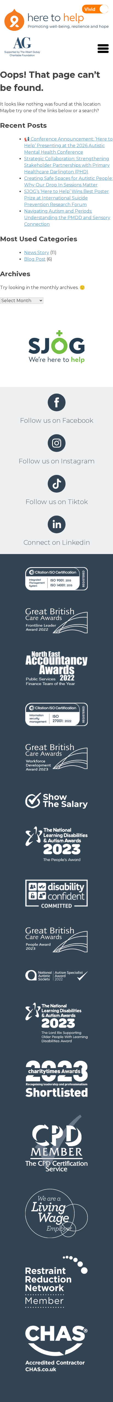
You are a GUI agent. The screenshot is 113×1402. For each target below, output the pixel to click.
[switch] (95, 9)
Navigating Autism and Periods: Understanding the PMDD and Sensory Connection (67, 218)
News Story (36, 252)
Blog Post (35, 259)
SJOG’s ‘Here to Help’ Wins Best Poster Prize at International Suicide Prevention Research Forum (66, 198)
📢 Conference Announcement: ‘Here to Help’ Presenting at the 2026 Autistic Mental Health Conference (68, 145)
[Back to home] (56, 347)
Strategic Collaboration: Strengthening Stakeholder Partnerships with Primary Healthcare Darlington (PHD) (67, 165)
